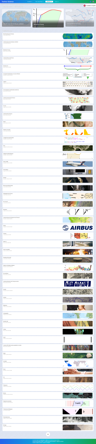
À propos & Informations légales (38, 441)
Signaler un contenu (60, 441)
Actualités (29, 1)
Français (34, 442)
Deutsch (40, 442)
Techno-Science (8, 1)
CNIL (47, 440)
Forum (57, 1)
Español (44, 442)
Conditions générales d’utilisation (50, 441)
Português (48, 442)
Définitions (49, 1)
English (37, 442)
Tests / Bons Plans (39, 1)
